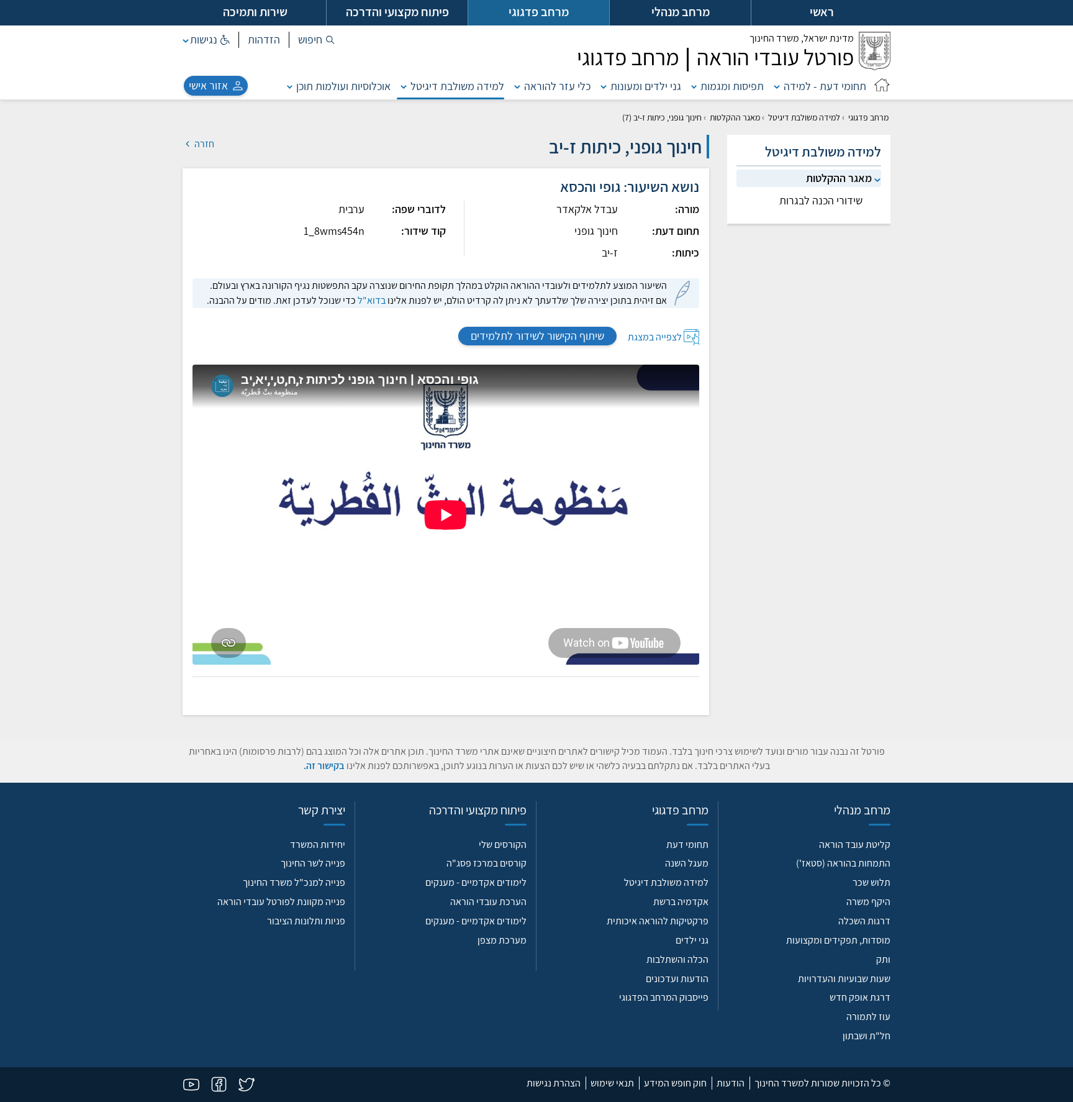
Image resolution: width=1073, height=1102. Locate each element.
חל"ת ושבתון (866, 1035)
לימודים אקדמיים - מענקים (476, 882)
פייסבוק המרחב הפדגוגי (664, 997)
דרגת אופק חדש (860, 997)
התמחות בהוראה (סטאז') (843, 863)
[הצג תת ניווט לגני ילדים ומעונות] (603, 86)
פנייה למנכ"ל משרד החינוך (294, 882)
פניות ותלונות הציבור (306, 920)
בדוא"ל (372, 300)
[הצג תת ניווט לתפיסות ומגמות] (694, 86)
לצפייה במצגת (655, 336)
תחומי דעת (687, 844)
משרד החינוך (801, 38)
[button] (316, 40)
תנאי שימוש (612, 1083)
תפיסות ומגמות (732, 86)
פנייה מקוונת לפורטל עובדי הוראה (281, 901)
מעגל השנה (687, 863)
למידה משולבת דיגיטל (457, 86)
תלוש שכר (871, 882)
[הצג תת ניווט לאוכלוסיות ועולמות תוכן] (290, 86)
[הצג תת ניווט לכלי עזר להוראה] (517, 86)
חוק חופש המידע (675, 1083)
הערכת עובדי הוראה (488, 901)
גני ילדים (692, 940)
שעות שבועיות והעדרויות (844, 978)
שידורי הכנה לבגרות (820, 200)
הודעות (731, 1083)
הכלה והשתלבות (677, 959)
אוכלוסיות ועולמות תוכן (343, 86)
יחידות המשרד (317, 844)
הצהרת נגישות (554, 1083)
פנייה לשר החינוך (313, 863)
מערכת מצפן (502, 940)
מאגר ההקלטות (735, 117)
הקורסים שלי (503, 844)
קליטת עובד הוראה (854, 844)
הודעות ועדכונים (677, 978)
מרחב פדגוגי (868, 117)
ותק (883, 959)
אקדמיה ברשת (681, 901)
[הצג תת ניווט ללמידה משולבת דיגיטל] (403, 86)
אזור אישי (208, 85)
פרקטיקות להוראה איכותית (658, 920)
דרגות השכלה (864, 920)
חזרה (203, 143)
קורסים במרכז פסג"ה (486, 863)
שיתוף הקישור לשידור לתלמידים (537, 336)
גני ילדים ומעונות (645, 86)
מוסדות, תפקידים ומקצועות (838, 940)
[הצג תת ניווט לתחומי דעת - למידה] (777, 86)
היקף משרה (868, 901)
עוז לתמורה (868, 1016)
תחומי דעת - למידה (825, 86)
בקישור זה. (324, 765)
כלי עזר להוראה (557, 86)
